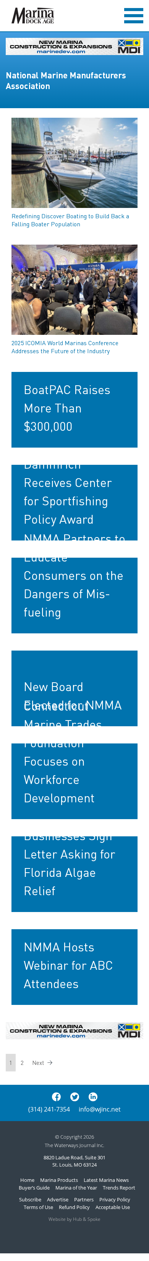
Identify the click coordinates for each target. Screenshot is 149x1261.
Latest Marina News (106, 1180)
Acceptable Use (113, 1207)
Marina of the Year (76, 1187)
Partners (84, 1199)
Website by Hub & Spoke (74, 1219)
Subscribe (30, 1199)
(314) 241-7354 (49, 1109)
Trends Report (119, 1187)
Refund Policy (74, 1207)
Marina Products (59, 1180)
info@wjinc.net (100, 1109)
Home (27, 1180)
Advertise (57, 1199)
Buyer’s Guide (34, 1187)
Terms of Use (38, 1207)
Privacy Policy (114, 1199)
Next (38, 1062)
